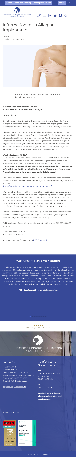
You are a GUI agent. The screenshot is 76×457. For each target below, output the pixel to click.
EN (69, 3)
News (62, 3)
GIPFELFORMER (43, 454)
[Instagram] (55, 15)
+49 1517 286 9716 (26, 375)
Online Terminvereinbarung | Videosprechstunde (28, 3)
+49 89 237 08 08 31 (18, 378)
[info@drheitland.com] (44, 15)
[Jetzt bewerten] (65, 15)
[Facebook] (60, 15)
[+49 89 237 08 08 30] (39, 15)
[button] (30, 316)
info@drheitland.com (18, 381)
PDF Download (40, 240)
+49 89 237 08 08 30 (19, 373)
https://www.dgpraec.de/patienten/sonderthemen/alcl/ (27, 186)
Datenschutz (20, 387)
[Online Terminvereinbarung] (50, 15)
